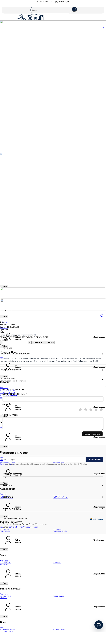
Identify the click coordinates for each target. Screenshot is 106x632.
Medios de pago (11, 508)
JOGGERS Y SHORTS (60, 531)
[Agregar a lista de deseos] (101, 316)
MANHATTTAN (5, 596)
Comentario (10, 415)
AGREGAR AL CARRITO (43, 342)
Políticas (7, 485)
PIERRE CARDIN (58, 596)
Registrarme (99, 337)
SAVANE (3, 598)
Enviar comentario (92, 434)
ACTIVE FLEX (5, 531)
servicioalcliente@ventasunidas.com (23, 526)
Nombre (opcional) (14, 394)
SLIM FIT (56, 563)
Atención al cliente (12, 474)
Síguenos (8, 497)
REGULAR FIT (5, 563)
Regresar (5, 322)
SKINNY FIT (4, 564)
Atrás (4, 287)
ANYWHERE (57, 529)
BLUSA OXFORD (58, 629)
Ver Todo (4, 387)
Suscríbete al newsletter (15, 453)
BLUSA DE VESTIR (6, 631)
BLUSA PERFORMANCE (8, 629)
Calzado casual (7, 392)
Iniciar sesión (8, 367)
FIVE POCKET (5, 529)
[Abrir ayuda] (98, 624)
